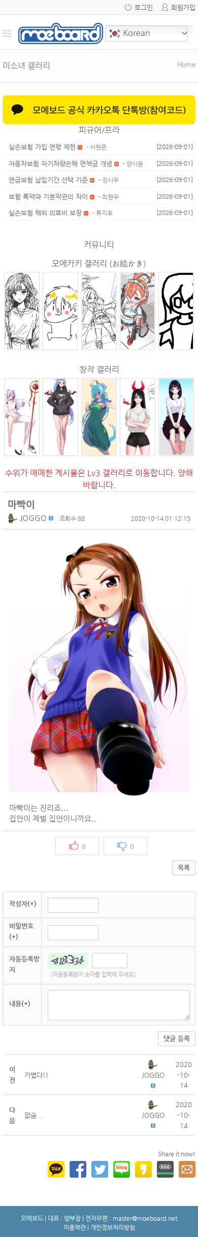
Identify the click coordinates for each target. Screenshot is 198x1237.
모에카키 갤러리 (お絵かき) (99, 263)
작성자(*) (23, 903)
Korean (135, 33)
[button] (14, 517)
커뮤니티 (99, 245)
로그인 (144, 7)
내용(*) (19, 1003)
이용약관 (74, 1227)
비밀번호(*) (21, 931)
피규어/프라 (99, 130)
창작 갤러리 (99, 369)
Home (186, 64)
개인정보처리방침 (112, 1227)
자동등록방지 (24, 964)
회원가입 (183, 7)
